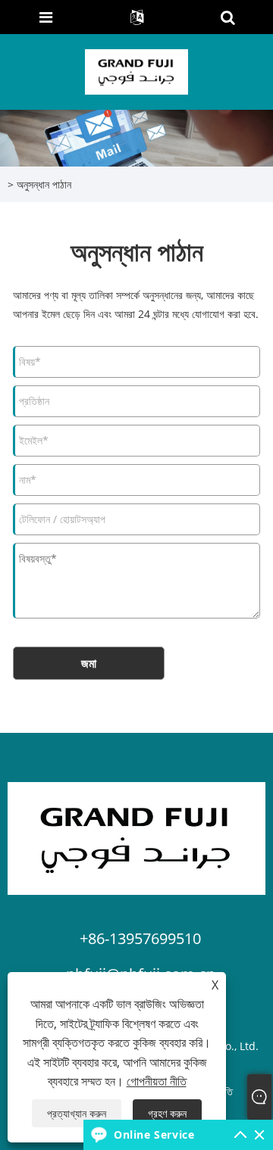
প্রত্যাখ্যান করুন (76, 1113)
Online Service (154, 1134)
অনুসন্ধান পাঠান (44, 184)
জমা (88, 663)
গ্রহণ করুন (167, 1113)
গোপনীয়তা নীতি (157, 1081)
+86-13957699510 (140, 938)
